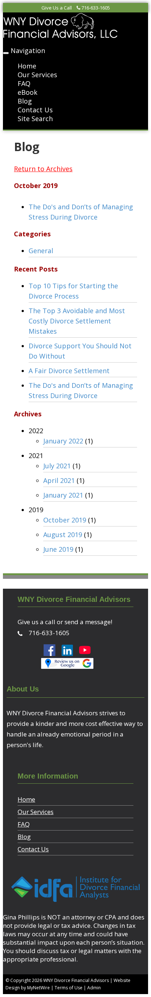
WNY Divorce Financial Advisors (76, 980)
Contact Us (35, 109)
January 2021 (63, 495)
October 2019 (64, 520)
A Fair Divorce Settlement (69, 370)
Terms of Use (68, 988)
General (41, 250)
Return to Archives (43, 168)
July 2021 (57, 465)
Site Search (35, 118)
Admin (94, 988)
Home (27, 65)
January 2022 (63, 440)
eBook (27, 92)
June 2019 (58, 549)
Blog (25, 101)
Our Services (37, 74)
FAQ (24, 83)
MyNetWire (38, 988)
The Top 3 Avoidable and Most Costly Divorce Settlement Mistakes (77, 321)
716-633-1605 (95, 7)
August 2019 (62, 534)
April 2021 (59, 480)
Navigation (28, 50)
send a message (88, 622)
